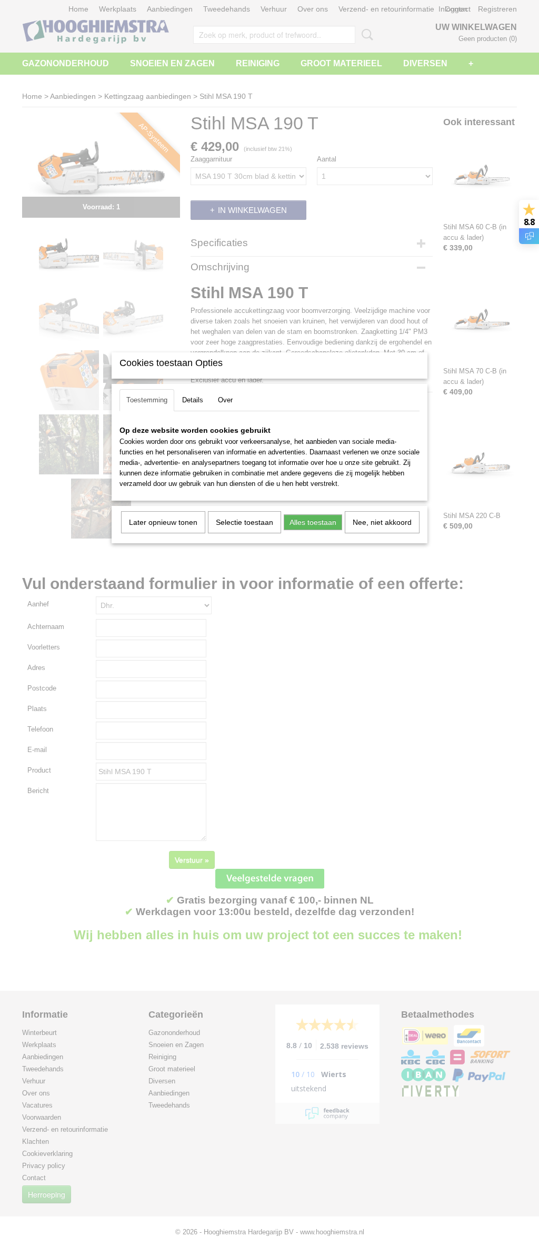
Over (225, 400)
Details (192, 400)
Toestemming (146, 400)
